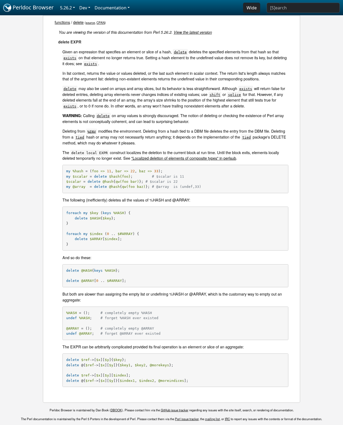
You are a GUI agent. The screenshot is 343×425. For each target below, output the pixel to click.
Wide (252, 8)
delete (78, 22)
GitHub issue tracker (174, 410)
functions (62, 22)
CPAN (100, 22)
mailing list (212, 419)
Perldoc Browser (32, 7)
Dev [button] (83, 8)
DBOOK (116, 410)
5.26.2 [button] (66, 8)
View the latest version (193, 32)
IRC (227, 419)
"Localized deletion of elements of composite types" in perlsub (183, 158)
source (90, 22)
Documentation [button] (110, 8)
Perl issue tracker (187, 419)
